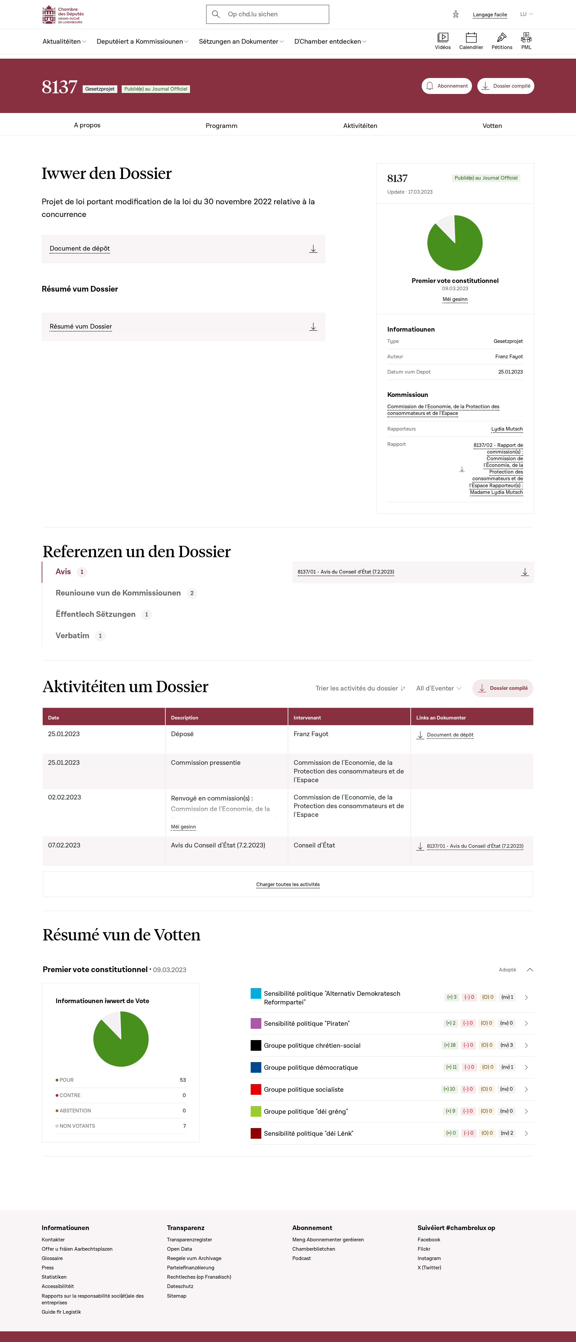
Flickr (424, 1249)
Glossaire (52, 1258)
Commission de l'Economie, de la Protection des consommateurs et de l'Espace (443, 410)
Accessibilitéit (58, 1286)
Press (48, 1267)
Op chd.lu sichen (253, 14)
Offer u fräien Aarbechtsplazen (77, 1249)
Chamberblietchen (313, 1249)
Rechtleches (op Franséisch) (199, 1277)
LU (523, 14)
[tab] (142, 572)
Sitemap (176, 1296)
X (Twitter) (429, 1267)
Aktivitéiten (360, 126)
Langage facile (490, 14)
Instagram (429, 1258)
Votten (492, 126)
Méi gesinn (455, 299)
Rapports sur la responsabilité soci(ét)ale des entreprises (93, 1299)
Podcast (301, 1258)
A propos (87, 125)
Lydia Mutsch (507, 429)
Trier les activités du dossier (357, 688)
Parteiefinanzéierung (190, 1267)
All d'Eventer (435, 688)
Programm (222, 126)
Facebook (429, 1239)
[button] (392, 997)
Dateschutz (180, 1286)
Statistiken (54, 1277)
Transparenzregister (189, 1239)
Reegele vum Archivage (194, 1258)
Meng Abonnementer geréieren (328, 1239)
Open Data (179, 1249)
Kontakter (53, 1239)
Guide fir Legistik (61, 1312)
